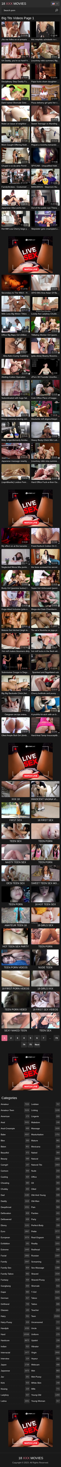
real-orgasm (45, 1237)
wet (45, 1371)
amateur (15, 1104)
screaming (45, 1261)
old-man (45, 1201)
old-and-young (45, 1195)
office (45, 1177)
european (15, 1237)
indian (15, 1346)
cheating (15, 1183)
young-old (45, 1395)
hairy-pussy (15, 1322)
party (45, 1219)
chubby (15, 1189)
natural (45, 1159)
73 (56, 1038)
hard (15, 1334)
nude (45, 1171)
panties (45, 1213)
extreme (15, 1249)
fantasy (15, 1280)
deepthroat (15, 1207)
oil (45, 1183)
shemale (45, 1286)
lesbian (45, 1104)
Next (37, 1044)
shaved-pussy (45, 1280)
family (15, 1261)
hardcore (15, 1340)
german (15, 1298)
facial (15, 1255)
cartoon (15, 1171)
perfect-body (45, 1225)
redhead (45, 1249)
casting (15, 1177)
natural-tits (45, 1165)
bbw (15, 1140)
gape (15, 1292)
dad (15, 1195)
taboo (45, 1298)
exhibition (15, 1243)
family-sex (15, 1268)
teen (45, 1316)
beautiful (15, 1152)
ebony (15, 1225)
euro (15, 1231)
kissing (15, 1389)
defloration (15, 1213)
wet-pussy (45, 1377)
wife (45, 1389)
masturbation (45, 1134)
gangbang (15, 1286)
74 (24, 1044)
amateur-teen (15, 1110)
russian (45, 1255)
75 (30, 1044)
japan (15, 1364)
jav (15, 1377)
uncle (45, 1328)
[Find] (57, 10)
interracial (15, 1352)
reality (45, 1243)
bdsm (15, 1146)
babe (15, 1134)
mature (45, 1140)
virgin (45, 1352)
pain (45, 1207)
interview (15, 1358)
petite (45, 1231)
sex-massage (45, 1268)
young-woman (45, 1401)
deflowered (15, 1219)
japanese (15, 1371)
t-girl (45, 1292)
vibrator (45, 1346)
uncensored (45, 1322)
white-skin (45, 1383)
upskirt (45, 1340)
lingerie (45, 1116)
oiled (45, 1189)
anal (15, 1122)
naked (45, 1152)
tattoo (45, 1304)
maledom (45, 1122)
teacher (45, 1310)
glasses (15, 1310)
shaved (45, 1274)
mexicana (45, 1146)
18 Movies (13, 3)
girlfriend (15, 1304)
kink (15, 1383)
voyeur (45, 1358)
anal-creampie (15, 1128)
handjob (15, 1328)
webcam (45, 1364)
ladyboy (15, 1395)
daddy (15, 1201)
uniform (45, 1334)
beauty (15, 1159)
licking (45, 1110)
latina (15, 1401)
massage (45, 1128)
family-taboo (15, 1274)
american (15, 1116)
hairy (15, 1316)
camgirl (15, 1165)
